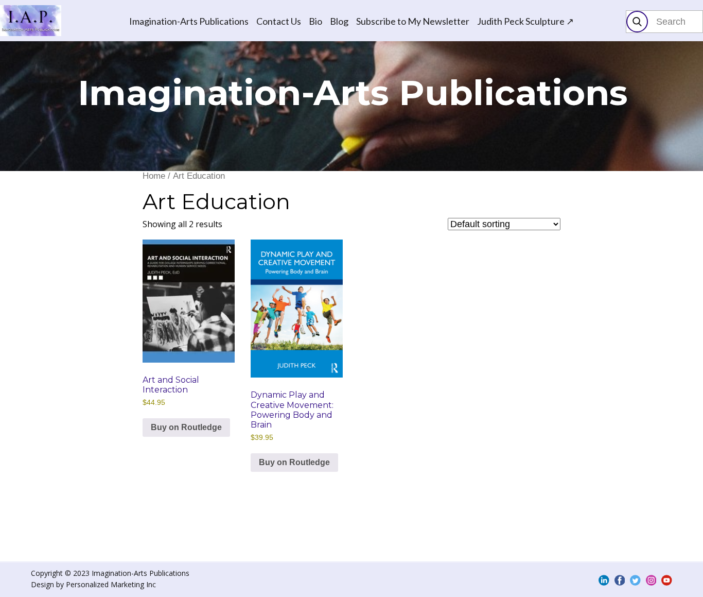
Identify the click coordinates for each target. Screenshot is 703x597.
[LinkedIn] (604, 580)
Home (154, 176)
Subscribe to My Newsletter (412, 21)
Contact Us (278, 21)
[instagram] (651, 580)
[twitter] (635, 580)
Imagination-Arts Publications (189, 21)
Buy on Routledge (186, 427)
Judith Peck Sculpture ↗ (525, 21)
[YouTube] (666, 580)
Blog (339, 21)
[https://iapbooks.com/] (30, 20)
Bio (315, 21)
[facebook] (619, 580)
